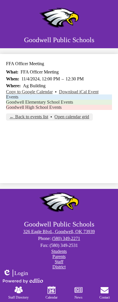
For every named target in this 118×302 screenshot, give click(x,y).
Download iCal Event (79, 91)
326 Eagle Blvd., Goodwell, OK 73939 (59, 231)
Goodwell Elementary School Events (39, 102)
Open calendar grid (71, 116)
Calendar (52, 297)
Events (12, 96)
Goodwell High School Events (34, 107)
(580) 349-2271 (66, 238)
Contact (104, 297)
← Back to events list (28, 116)
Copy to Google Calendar (29, 91)
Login (15, 273)
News (78, 297)
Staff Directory (18, 297)
